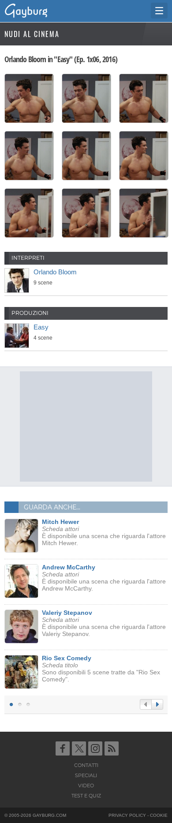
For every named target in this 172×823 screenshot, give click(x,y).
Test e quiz (86, 796)
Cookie (159, 815)
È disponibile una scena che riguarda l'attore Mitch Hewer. (104, 532)
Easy (41, 327)
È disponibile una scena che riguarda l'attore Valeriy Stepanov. (104, 623)
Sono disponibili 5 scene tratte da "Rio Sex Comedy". (101, 669)
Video (86, 785)
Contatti (86, 765)
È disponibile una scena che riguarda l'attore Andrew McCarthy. (104, 578)
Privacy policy (127, 815)
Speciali (86, 775)
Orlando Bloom (55, 272)
